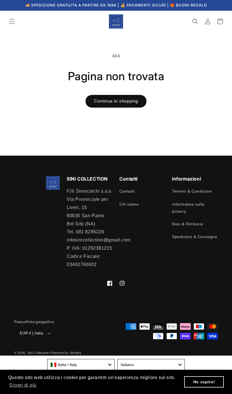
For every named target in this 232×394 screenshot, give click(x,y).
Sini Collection (38, 352)
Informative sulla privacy (188, 208)
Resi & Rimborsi (187, 224)
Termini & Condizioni (192, 191)
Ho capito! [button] (204, 382)
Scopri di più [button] (22, 385)
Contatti (127, 191)
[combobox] (81, 364)
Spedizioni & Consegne (194, 236)
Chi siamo (129, 204)
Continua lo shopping (116, 101)
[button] (12, 21)
